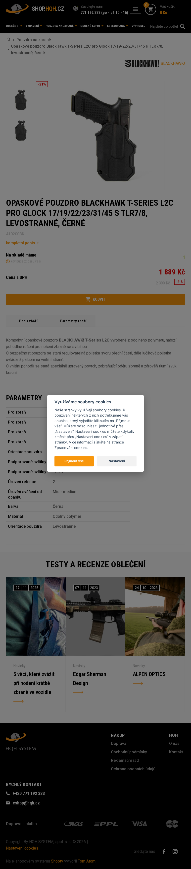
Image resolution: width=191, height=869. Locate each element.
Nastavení (117, 461)
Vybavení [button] (33, 26)
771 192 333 (90, 12)
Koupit (99, 299)
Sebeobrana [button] (116, 26)
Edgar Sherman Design (89, 678)
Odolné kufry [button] (90, 26)
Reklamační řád (125, 760)
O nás (174, 743)
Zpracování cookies (70, 447)
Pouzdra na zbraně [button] (60, 26)
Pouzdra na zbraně (33, 39)
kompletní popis (20, 243)
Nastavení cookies (22, 848)
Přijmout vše (74, 461)
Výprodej (138, 26)
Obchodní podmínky (129, 752)
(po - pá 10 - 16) (114, 12)
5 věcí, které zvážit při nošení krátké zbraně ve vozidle (33, 683)
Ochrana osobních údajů (133, 769)
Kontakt (176, 752)
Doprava (118, 743)
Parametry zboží (73, 321)
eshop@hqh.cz (26, 802)
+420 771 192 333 (29, 793)
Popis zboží (28, 321)
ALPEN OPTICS (149, 674)
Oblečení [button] (13, 26)
